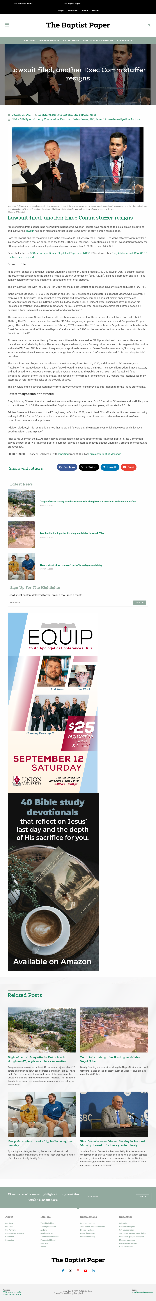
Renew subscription (127, 1227)
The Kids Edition (49, 40)
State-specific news (48, 1227)
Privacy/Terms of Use (62, 1293)
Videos (43, 1247)
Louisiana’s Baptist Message (104, 454)
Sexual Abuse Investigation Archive (118, 119)
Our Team (9, 1227)
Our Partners (10, 1230)
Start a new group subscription (131, 1237)
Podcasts (44, 1243)
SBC (91, 119)
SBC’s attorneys (39, 253)
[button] (148, 25)
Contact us (9, 1240)
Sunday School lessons (50, 1237)
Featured (66, 119)
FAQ (81, 1293)
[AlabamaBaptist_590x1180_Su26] (53, 702)
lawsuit (30, 230)
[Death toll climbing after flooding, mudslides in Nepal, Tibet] (21, 534)
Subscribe (123, 1223)
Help (75, 1293)
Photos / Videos (87, 1230)
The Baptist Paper (72, 3)
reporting (63, 454)
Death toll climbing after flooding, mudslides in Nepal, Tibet (72, 533)
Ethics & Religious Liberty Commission (35, 119)
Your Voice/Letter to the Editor (92, 1227)
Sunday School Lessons (98, 40)
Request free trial (126, 1247)
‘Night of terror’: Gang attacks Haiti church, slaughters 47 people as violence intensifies (88, 501)
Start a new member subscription (132, 1233)
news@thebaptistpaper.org (142, 1292)
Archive (44, 1230)
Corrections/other (87, 1233)
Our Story (9, 1223)
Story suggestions (87, 1223)
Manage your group (127, 1240)
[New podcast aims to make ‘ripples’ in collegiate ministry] (21, 566)
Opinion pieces (47, 1233)
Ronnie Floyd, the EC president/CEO (69, 253)
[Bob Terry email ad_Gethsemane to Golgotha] (53, 881)
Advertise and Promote (14, 1233)
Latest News (71, 40)
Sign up (140, 603)
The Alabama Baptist (23, 3)
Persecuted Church (48, 1240)
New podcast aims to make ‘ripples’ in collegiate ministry (71, 565)
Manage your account (128, 1243)
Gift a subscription (126, 1230)
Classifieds (124, 40)
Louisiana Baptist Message (55, 115)
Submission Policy (87, 1237)
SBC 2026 (29, 40)
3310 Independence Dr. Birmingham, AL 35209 (12, 1293)
